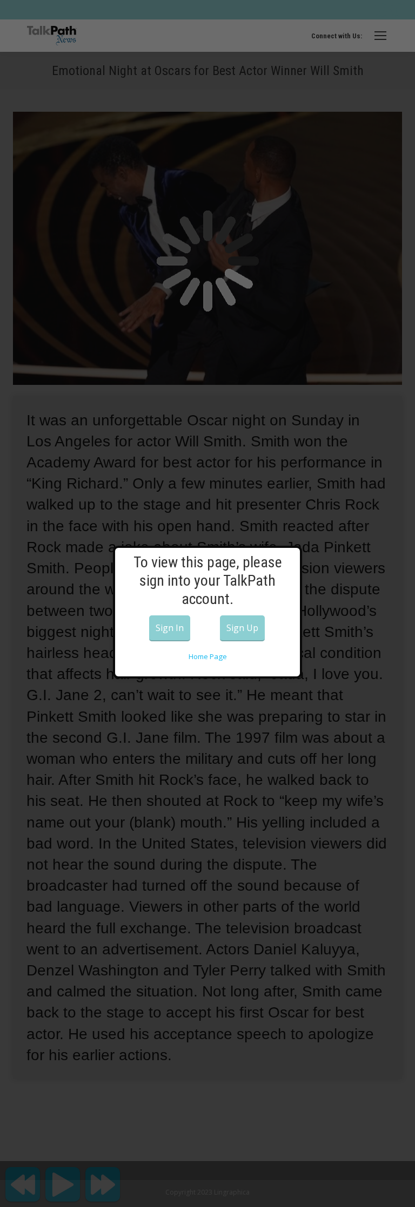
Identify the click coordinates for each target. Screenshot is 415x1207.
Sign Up (242, 628)
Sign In (170, 628)
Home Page (208, 656)
